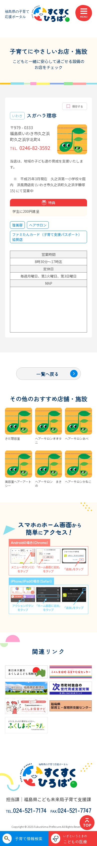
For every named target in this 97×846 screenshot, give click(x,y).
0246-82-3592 (30, 147)
